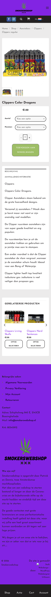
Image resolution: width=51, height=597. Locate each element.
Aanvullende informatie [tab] (18, 177)
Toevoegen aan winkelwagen (25, 150)
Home (5, 29)
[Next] (44, 61)
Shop (13, 29)
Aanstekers (25, 29)
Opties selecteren (14, 344)
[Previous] (6, 61)
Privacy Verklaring (15, 388)
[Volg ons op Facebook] (9, 19)
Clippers (38, 29)
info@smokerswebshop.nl (22, 420)
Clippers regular (10, 32)
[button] (47, 7)
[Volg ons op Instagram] (14, 19)
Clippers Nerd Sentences (34, 333)
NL (36, 19)
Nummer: (8, 127)
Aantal (7, 118)
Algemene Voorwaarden (18, 382)
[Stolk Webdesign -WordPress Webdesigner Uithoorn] (43, 571)
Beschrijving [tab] (11, 171)
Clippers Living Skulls (13, 333)
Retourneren (12, 400)
